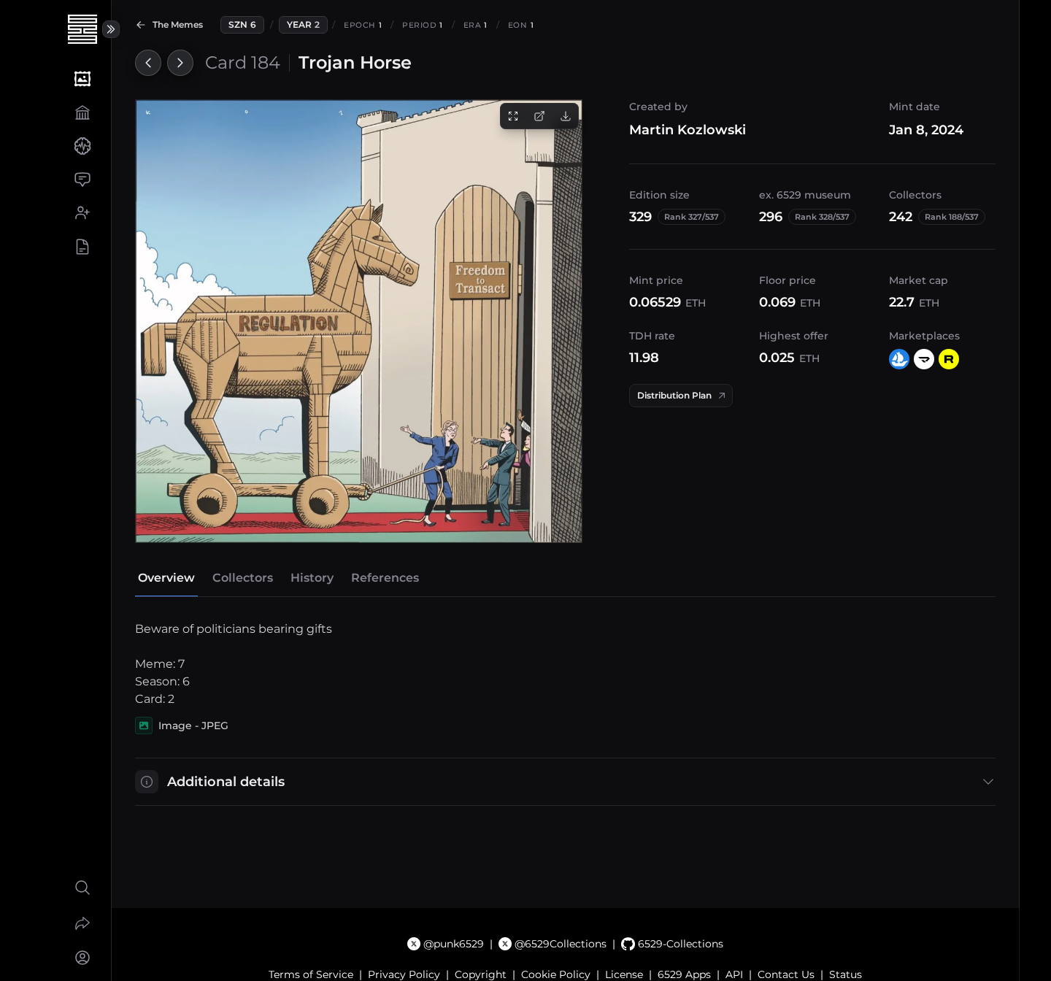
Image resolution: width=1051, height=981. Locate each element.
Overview (166, 578)
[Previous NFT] (148, 63)
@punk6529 (453, 943)
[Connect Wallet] (82, 957)
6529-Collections (680, 943)
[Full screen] (513, 116)
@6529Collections (561, 943)
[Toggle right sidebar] (111, 29)
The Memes (178, 24)
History (312, 578)
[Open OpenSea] (899, 359)
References (385, 578)
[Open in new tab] (539, 116)
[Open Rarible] (949, 359)
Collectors (242, 578)
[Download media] (566, 116)
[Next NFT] (180, 63)
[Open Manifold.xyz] (924, 359)
